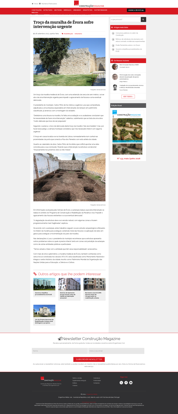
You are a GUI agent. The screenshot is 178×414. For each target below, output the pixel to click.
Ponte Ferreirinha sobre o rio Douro (128, 45)
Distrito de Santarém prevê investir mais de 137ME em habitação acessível (67, 295)
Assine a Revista (135, 10)
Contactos (96, 383)
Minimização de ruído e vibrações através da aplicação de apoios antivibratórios (130, 77)
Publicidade (97, 380)
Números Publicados (49, 4)
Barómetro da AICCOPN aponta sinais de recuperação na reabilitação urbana (93, 295)
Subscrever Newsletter (89, 359)
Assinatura (96, 378)
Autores (75, 385)
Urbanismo (77, 10)
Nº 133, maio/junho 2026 (128, 158)
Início (36, 4)
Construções (37, 10)
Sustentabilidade (100, 10)
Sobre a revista (77, 378)
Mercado (35, 12)
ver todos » (128, 96)
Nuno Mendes (124, 90)
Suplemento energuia (79, 380)
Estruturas (47, 10)
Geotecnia (58, 10)
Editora (75, 383)
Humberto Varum (124, 67)
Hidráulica (67, 10)
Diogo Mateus (123, 81)
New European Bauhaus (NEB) (129, 65)
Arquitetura (87, 10)
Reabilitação (68, 33)
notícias (41, 14)
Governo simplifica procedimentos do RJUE (43, 293)
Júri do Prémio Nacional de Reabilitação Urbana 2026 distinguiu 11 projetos (44, 321)
